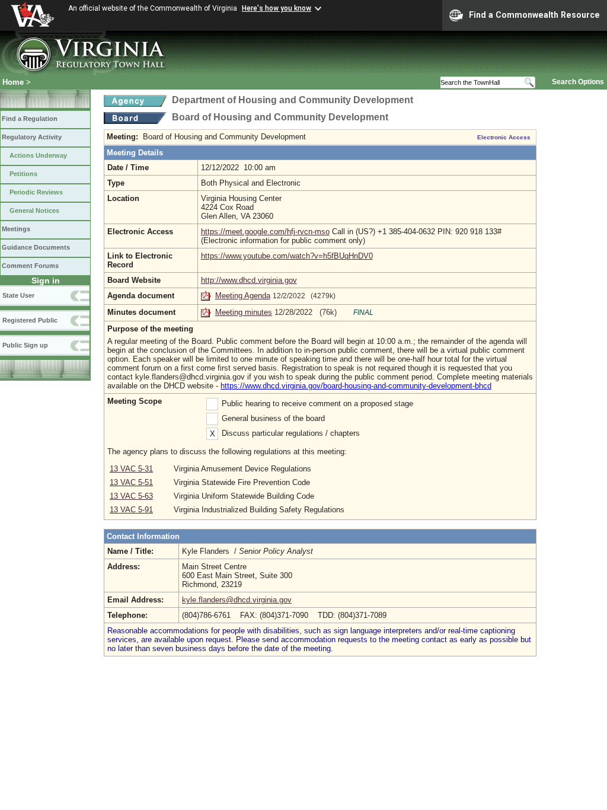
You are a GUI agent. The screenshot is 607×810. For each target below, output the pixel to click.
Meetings (16, 228)
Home (13, 82)
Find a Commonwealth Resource (534, 15)
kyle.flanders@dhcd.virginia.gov (237, 599)
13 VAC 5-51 (131, 482)
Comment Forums (30, 265)
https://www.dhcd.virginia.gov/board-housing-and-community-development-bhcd (356, 385)
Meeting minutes (243, 312)
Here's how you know (276, 8)
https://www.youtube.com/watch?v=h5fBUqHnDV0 (287, 255)
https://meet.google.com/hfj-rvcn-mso (265, 231)
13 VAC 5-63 (131, 496)
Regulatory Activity (32, 137)
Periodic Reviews (36, 192)
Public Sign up (25, 345)
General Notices (34, 210)
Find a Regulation (29, 118)
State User (18, 295)
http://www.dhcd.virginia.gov (249, 280)
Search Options (578, 81)
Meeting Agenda (242, 295)
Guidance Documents (36, 247)
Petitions (23, 173)
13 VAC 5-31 (131, 468)
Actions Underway (38, 155)
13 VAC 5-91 (131, 509)
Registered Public (29, 320)
